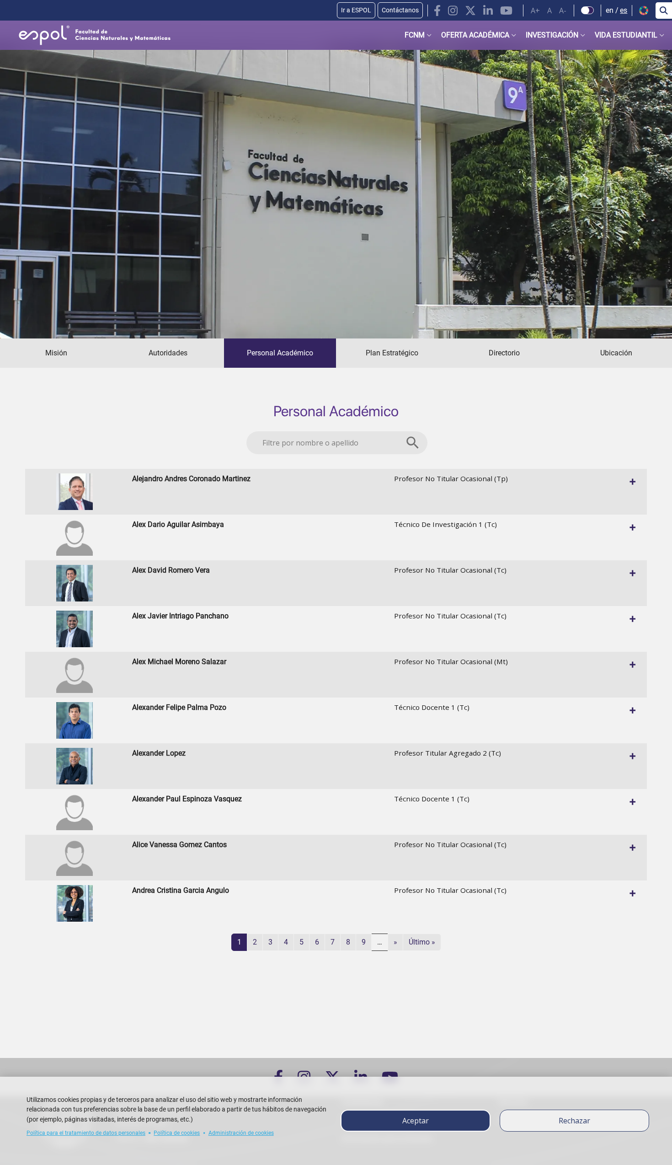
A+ (535, 10)
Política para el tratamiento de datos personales (86, 1133)
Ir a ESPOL (356, 10)
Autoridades (168, 353)
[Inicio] (87, 35)
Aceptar (415, 1121)
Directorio (504, 353)
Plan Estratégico (392, 353)
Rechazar (574, 1121)
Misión (56, 353)
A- (562, 10)
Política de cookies (177, 1133)
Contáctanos (400, 10)
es (623, 10)
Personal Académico (280, 353)
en (609, 10)
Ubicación (616, 353)
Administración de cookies (241, 1133)
